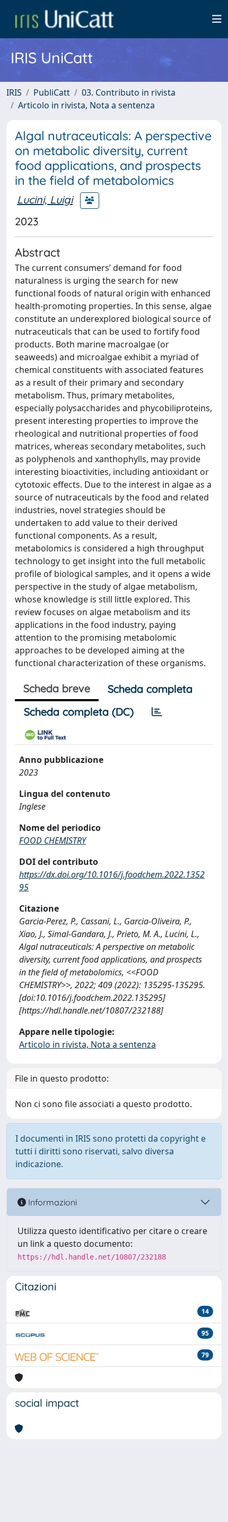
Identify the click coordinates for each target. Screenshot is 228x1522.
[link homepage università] (64, 19)
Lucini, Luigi (45, 199)
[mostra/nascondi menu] (217, 19)
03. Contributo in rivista (129, 92)
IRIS (14, 92)
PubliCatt (51, 92)
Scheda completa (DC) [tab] (79, 711)
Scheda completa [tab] (150, 688)
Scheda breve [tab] (56, 688)
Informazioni (51, 1202)
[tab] (157, 712)
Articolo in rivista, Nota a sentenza (86, 105)
